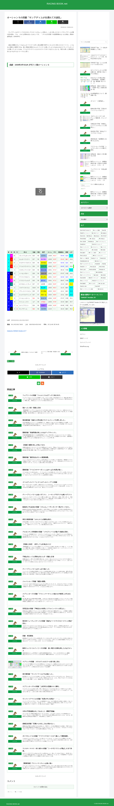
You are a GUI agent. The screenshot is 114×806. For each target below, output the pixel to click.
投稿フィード (84, 338)
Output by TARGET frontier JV (16, 331)
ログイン (82, 334)
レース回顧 (11, 361)
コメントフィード (85, 342)
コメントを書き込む (40, 787)
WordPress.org (84, 346)
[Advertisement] (94, 26)
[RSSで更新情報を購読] (42, 383)
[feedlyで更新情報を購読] (38, 383)
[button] (63, 22)
